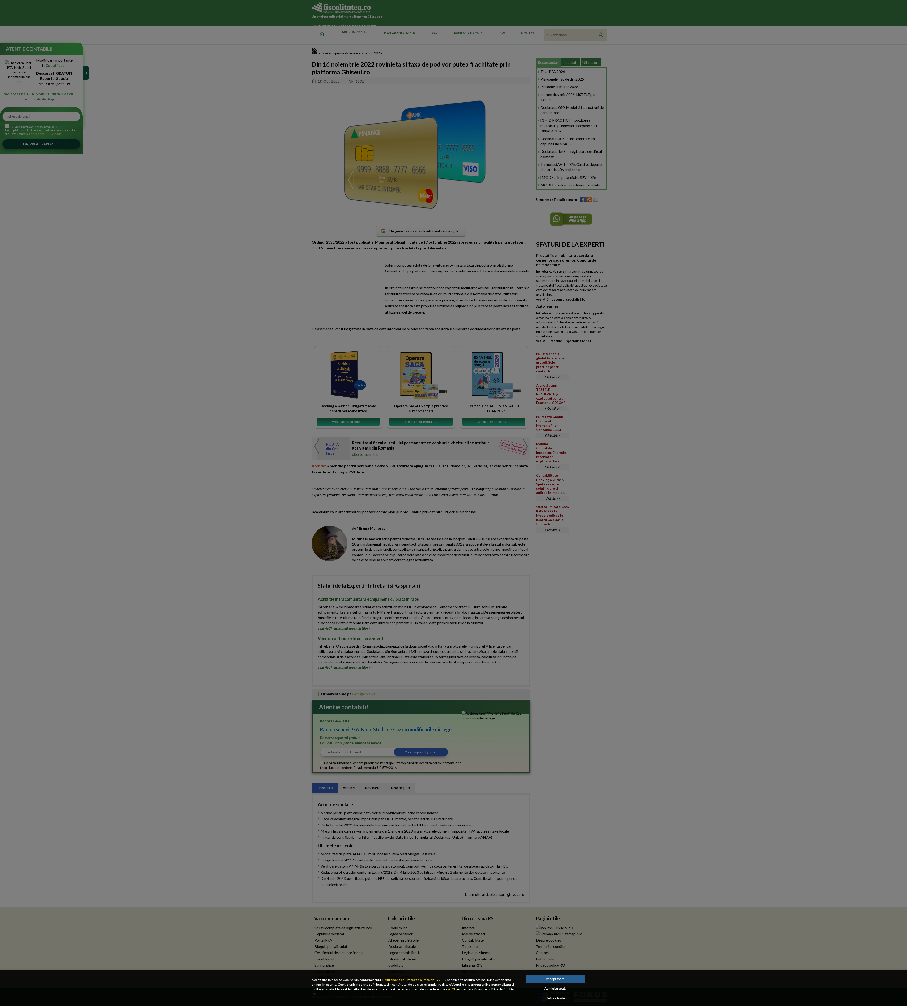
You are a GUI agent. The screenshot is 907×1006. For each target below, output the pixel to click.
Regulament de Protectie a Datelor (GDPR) (413, 980)
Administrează (555, 988)
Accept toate (555, 979)
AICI (451, 989)
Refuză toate (555, 998)
